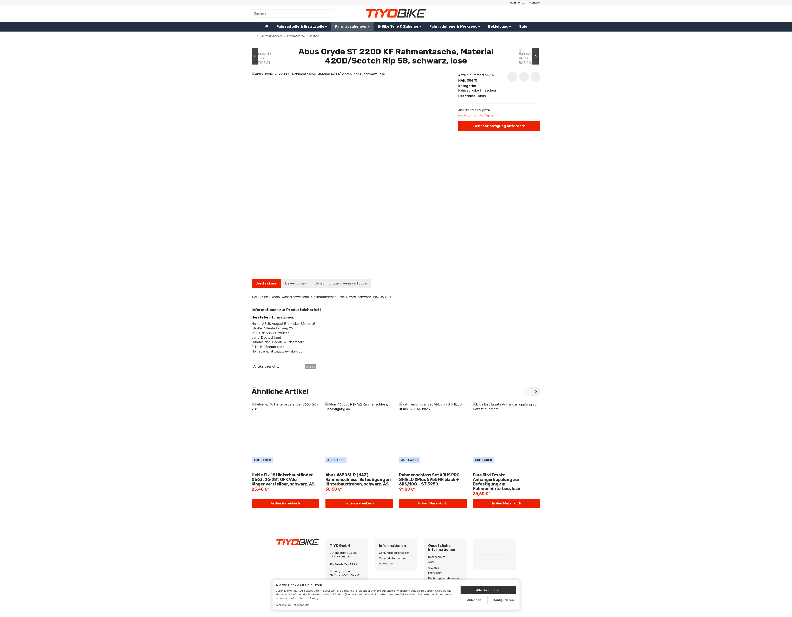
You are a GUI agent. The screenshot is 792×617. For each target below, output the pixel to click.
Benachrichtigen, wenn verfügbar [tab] (341, 283)
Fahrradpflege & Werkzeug (453, 26)
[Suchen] (329, 13)
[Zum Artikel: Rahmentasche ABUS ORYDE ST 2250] (264, 56)
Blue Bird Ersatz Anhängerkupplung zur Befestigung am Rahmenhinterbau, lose (496, 482)
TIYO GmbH (340, 546)
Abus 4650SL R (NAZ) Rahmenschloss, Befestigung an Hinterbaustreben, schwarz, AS (358, 479)
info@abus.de (273, 347)
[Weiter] (536, 391)
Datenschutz (300, 604)
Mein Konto (517, 2)
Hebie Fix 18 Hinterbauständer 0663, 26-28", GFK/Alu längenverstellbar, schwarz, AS (283, 479)
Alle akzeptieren (488, 590)
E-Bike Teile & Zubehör (398, 26)
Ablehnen (474, 600)
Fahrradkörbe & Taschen (477, 90)
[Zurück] (528, 391)
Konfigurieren (503, 600)
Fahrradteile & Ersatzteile (300, 26)
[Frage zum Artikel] (535, 77)
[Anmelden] (525, 13)
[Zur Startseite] (396, 13)
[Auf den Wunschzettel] (512, 77)
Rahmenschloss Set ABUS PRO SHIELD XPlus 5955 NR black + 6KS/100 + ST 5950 (429, 479)
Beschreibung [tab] (266, 283)
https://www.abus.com (287, 351)
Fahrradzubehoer (351, 26)
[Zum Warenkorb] (536, 13)
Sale (523, 26)
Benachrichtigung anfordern (499, 126)
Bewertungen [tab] (296, 283)
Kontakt (535, 2)
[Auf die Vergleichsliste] (524, 77)
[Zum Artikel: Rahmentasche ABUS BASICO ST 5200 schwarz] (528, 56)
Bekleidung (498, 26)
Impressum (283, 604)
